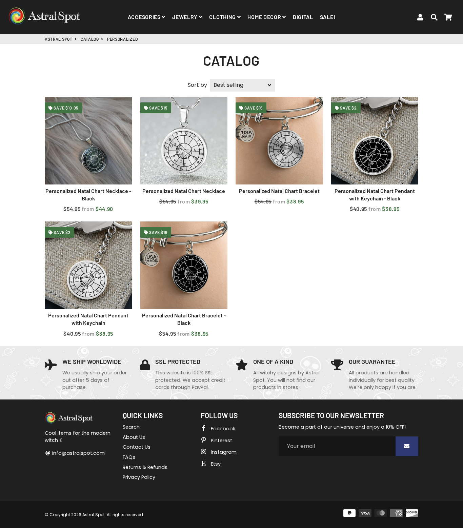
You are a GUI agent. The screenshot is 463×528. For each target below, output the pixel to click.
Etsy (215, 464)
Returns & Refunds (145, 467)
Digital (303, 17)
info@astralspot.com (78, 453)
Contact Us (136, 447)
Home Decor (264, 17)
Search (131, 427)
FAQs (129, 457)
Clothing (223, 17)
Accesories (145, 17)
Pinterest (220, 440)
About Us (134, 437)
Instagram (223, 452)
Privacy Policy (139, 477)
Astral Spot (59, 39)
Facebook (222, 428)
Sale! (328, 17)
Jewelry (185, 17)
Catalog (90, 39)
